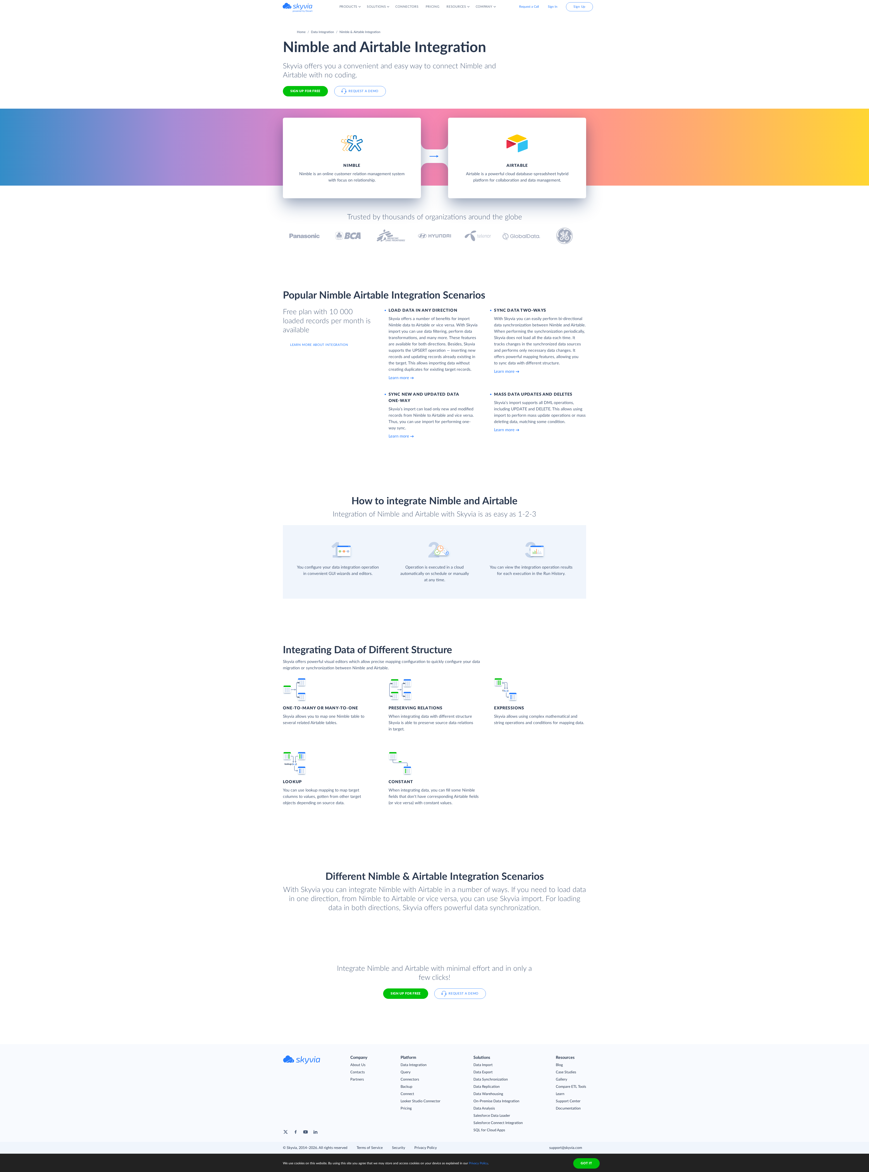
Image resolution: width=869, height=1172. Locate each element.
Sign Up (579, 6)
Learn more (399, 378)
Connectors (410, 1079)
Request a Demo (363, 91)
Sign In (552, 6)
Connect (407, 1094)
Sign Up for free (305, 91)
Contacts (357, 1072)
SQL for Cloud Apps (489, 1130)
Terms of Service (370, 1148)
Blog (559, 1065)
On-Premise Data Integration (496, 1101)
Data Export (483, 1072)
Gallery (561, 1079)
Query (406, 1072)
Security (398, 1148)
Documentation (568, 1108)
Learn (560, 1094)
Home (301, 32)
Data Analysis (484, 1108)
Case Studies (566, 1072)
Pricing (406, 1108)
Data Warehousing (488, 1094)
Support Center (568, 1101)
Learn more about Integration (319, 345)
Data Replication (486, 1086)
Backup (406, 1086)
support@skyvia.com (565, 1148)
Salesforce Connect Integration (498, 1123)
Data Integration (322, 32)
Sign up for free (406, 993)
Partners (357, 1079)
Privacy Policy (425, 1148)
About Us (357, 1065)
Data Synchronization (490, 1079)
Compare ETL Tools (571, 1086)
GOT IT (586, 1163)
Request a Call (529, 6)
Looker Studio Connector (420, 1101)
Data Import (483, 1065)
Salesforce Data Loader (491, 1115)
